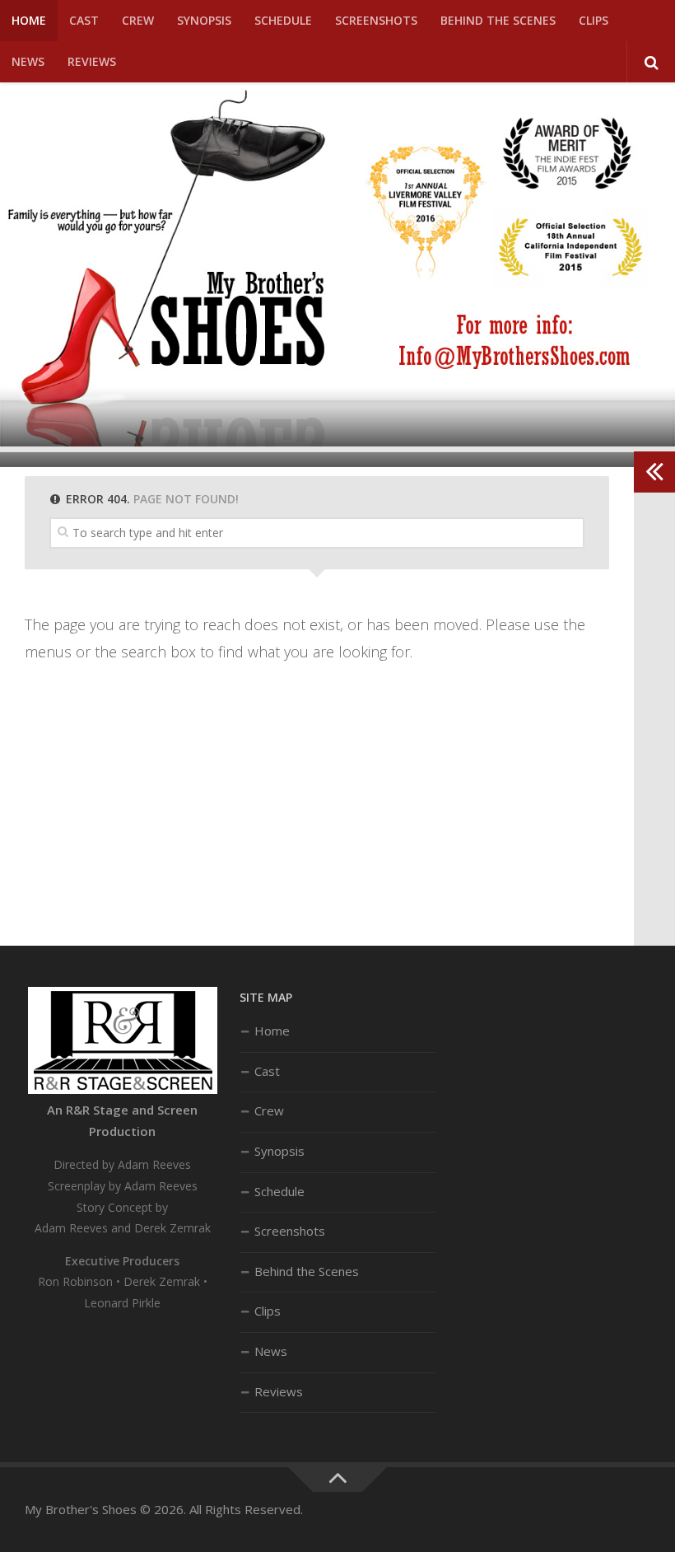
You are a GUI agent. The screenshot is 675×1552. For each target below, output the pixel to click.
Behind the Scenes (498, 20)
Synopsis (204, 20)
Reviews (92, 61)
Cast (84, 20)
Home (29, 20)
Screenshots (376, 20)
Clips (593, 20)
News (28, 61)
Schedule (283, 20)
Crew (138, 20)
